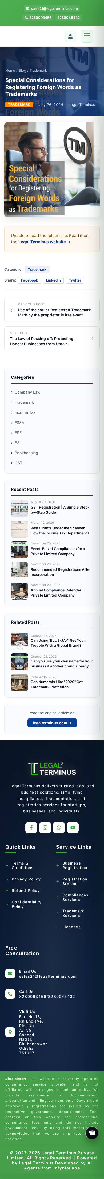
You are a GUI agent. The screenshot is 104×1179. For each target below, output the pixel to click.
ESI (16, 442)
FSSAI (18, 422)
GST (16, 462)
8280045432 (68, 17)
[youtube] (73, 827)
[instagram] (45, 827)
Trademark (22, 402)
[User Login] (70, 36)
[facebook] (31, 827)
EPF (16, 432)
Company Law (26, 392)
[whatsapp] (59, 827)
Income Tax (23, 412)
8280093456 (40, 17)
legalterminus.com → (52, 723)
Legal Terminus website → (44, 241)
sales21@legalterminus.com (54, 8)
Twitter (75, 280)
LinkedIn (53, 280)
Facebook (29, 280)
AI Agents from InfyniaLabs (58, 1165)
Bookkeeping (24, 452)
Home (10, 70)
